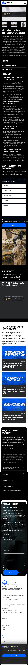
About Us (4, 623)
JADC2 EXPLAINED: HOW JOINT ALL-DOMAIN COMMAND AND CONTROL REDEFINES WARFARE (12, 365)
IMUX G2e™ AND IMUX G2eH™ (8, 602)
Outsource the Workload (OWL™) (9, 610)
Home (3, 620)
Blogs (3, 627)
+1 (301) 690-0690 (7, 524)
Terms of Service (21, 221)
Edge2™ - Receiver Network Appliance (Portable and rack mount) (13, 596)
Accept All (14, 655)
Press (3, 629)
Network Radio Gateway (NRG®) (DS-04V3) (12, 599)
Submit (14, 225)
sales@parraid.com (20, 524)
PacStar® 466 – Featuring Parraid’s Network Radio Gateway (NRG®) (13, 605)
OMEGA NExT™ (5, 608)
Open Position (5, 625)
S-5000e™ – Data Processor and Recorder (12, 612)
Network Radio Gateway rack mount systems (12, 615)
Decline (14, 660)
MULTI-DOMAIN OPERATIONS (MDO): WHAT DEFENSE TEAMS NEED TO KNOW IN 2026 (14, 391)
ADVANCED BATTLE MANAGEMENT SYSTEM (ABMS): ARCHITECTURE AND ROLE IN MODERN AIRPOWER (13, 417)
